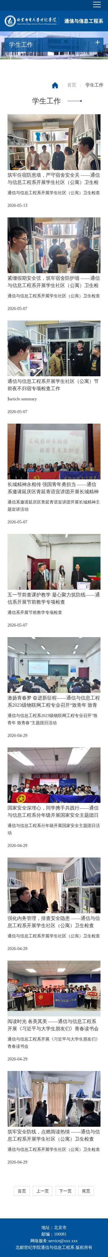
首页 (71, 85)
